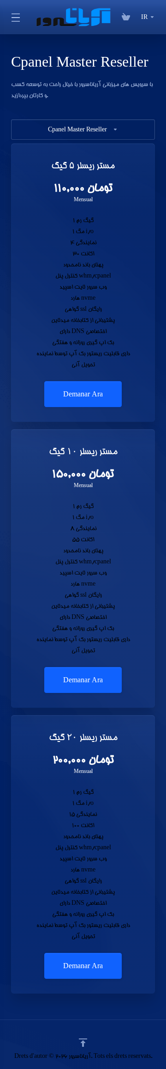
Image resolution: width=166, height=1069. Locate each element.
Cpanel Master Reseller (77, 129)
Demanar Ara (83, 394)
